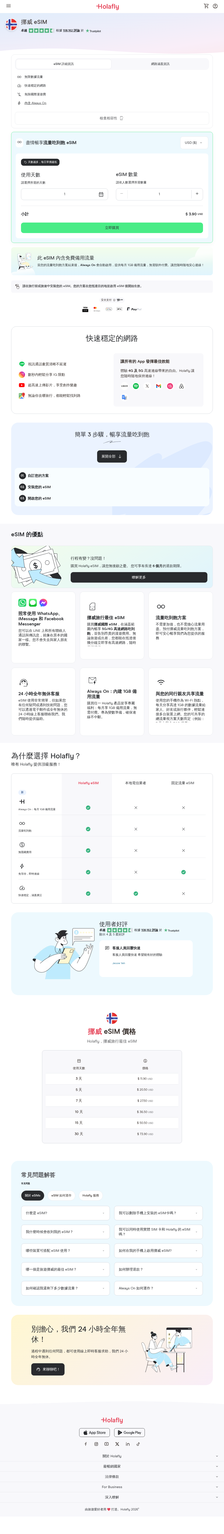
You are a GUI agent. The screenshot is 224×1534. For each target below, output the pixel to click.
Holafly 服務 (90, 1195)
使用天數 (30, 175)
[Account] (215, 7)
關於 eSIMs (32, 1195)
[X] (117, 1444)
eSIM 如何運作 (61, 1195)
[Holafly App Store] (94, 1432)
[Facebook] (85, 1444)
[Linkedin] (127, 1444)
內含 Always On (35, 103)
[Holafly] (112, 1420)
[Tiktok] (138, 1444)
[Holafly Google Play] (129, 1432)
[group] (65, 1213)
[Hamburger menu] (8, 6)
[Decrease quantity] (122, 194)
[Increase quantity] (197, 194)
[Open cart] (206, 6)
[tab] (64, 64)
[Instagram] (96, 1444)
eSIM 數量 (127, 174)
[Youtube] (106, 1444)
